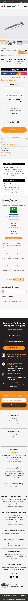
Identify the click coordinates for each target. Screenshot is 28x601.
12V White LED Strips (14, 515)
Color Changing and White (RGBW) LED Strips (13, 504)
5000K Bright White (15, 110)
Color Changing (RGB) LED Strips (14, 519)
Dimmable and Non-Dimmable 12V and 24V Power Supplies (14, 533)
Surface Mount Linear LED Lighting (14, 473)
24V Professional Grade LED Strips (14, 517)
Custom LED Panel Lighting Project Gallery (14, 567)
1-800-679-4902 (14, 329)
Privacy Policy (14, 423)
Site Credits (14, 425)
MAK (24, 597)
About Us (14, 418)
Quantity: (14, 113)
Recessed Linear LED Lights (14, 471)
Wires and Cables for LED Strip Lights (14, 554)
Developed (18, 597)
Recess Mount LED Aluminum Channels (14, 501)
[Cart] (25, 1)
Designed (11, 597)
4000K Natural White (16, 108)
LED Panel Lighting (14, 487)
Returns (14, 438)
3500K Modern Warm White (15, 106)
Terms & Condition (14, 421)
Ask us (18, 55)
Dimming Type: (14, 92)
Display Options (8, 279)
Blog (14, 443)
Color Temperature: (14, 99)
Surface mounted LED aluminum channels (14, 499)
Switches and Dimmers (14, 545)
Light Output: (14, 84)
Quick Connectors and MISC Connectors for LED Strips (14, 557)
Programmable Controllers (14, 543)
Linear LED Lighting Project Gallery (14, 569)
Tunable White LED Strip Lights (14, 506)
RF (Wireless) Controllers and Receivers (14, 537)
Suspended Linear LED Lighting (14, 475)
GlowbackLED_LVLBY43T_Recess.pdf (11, 144)
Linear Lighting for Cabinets (14, 477)
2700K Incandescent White (14, 102)
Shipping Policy (14, 434)
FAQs (14, 436)
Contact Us (13, 348)
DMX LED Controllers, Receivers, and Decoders (14, 540)
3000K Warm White (15, 104)
